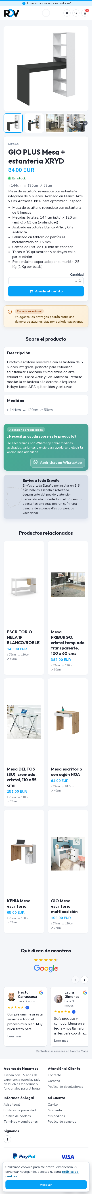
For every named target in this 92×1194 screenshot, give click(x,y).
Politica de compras (62, 1121)
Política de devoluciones (65, 1086)
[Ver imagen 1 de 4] (13, 123)
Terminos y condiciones (21, 1121)
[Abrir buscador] (75, 13)
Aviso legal (12, 1104)
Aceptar (46, 1185)
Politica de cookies (17, 1116)
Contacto (54, 1075)
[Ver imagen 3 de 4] (55, 123)
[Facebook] (7, 1139)
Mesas (13, 144)
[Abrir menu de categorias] (46, 13)
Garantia (54, 1081)
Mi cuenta (55, 1110)
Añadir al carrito (49, 291)
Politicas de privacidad (20, 1110)
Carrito (53, 1104)
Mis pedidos (56, 1116)
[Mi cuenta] (67, 13)
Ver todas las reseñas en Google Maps (62, 1051)
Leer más (14, 1036)
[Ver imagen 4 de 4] (75, 123)
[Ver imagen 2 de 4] (34, 123)
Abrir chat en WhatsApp (61, 462)
